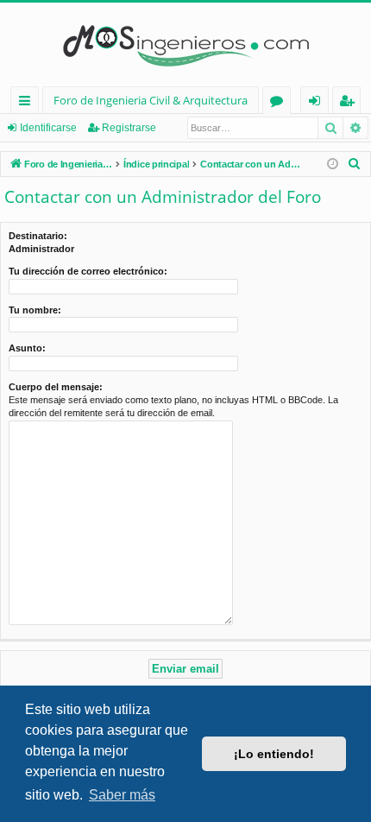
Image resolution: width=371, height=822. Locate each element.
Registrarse (129, 128)
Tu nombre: (35, 310)
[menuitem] (354, 164)
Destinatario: (38, 236)
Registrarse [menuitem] (350, 103)
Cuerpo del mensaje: (56, 387)
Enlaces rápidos (28, 103)
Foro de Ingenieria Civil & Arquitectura (150, 100)
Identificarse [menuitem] (318, 103)
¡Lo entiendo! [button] (274, 754)
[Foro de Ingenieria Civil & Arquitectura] (185, 44)
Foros (280, 103)
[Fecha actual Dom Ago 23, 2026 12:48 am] (332, 164)
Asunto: (27, 348)
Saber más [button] (122, 794)
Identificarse (48, 128)
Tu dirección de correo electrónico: (88, 271)
